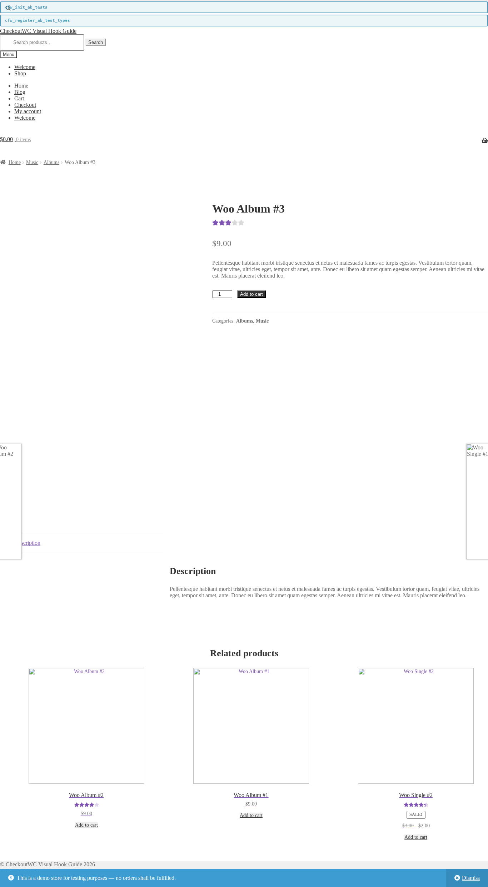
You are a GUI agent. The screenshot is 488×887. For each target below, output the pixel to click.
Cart (19, 98)
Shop (20, 73)
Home (21, 86)
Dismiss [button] (471, 878)
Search (95, 42)
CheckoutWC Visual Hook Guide (38, 31)
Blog (19, 92)
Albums (51, 162)
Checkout (25, 105)
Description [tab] (27, 543)
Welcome (24, 67)
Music (32, 162)
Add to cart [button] (86, 825)
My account (27, 111)
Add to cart (251, 294)
